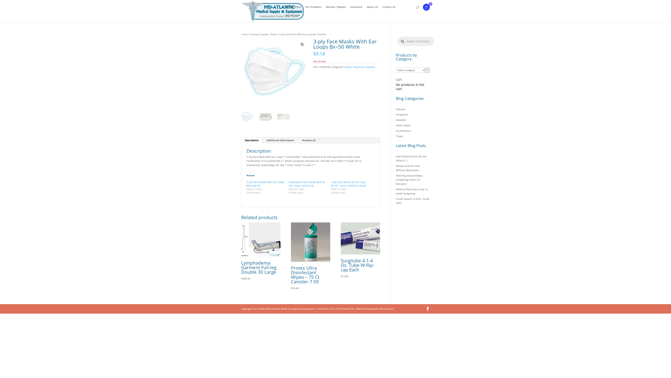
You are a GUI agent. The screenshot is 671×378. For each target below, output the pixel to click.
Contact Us (388, 7)
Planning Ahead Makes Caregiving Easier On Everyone (409, 180)
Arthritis (400, 109)
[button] (302, 44)
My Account (293, 15)
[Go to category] (427, 70)
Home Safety (403, 125)
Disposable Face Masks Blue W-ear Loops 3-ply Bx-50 (307, 183)
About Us (372, 7)
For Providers (313, 7)
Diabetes (401, 120)
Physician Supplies (259, 34)
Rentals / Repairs (336, 7)
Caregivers (402, 114)
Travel (399, 136)
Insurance (356, 7)
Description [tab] (252, 140)
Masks (273, 34)
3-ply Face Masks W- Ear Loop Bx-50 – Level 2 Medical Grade (348, 183)
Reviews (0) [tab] (309, 140)
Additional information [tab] (280, 140)
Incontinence (403, 130)
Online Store (293, 7)
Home (244, 34)
